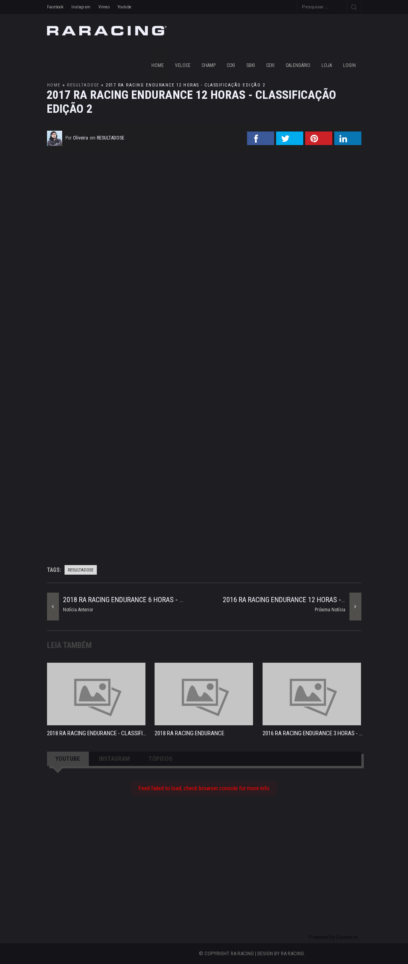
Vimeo (104, 7)
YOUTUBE (67, 758)
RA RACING (292, 953)
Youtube (124, 7)
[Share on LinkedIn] (347, 143)
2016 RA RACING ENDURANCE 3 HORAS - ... (313, 733)
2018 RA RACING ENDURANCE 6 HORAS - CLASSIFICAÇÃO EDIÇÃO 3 (158, 599)
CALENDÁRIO (298, 65)
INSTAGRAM (114, 758)
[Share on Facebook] (260, 143)
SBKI (250, 65)
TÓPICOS (161, 758)
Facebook (55, 7)
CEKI (270, 65)
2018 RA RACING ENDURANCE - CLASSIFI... (96, 733)
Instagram (80, 7)
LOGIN (349, 65)
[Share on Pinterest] (318, 143)
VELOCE (182, 65)
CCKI (231, 65)
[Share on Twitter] (289, 143)
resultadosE (83, 85)
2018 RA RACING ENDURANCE (189, 733)
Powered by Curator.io (333, 937)
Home (157, 65)
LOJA (327, 65)
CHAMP (209, 65)
